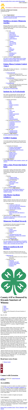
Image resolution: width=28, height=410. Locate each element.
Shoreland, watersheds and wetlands (17, 235)
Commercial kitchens (14, 178)
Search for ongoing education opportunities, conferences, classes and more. (18, 75)
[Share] (14, 372)
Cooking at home (13, 177)
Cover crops (12, 111)
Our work (8, 31)
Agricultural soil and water (15, 234)
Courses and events (10, 72)
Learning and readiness (14, 263)
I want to (8, 40)
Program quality (12, 264)
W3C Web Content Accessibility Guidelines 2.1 (15, 387)
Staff (10, 47)
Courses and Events (8, 56)
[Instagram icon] (3, 380)
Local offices (12, 33)
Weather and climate (11, 237)
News (4, 310)
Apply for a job (12, 43)
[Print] (14, 365)
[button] (15, 17)
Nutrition (8, 185)
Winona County (7, 362)
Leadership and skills (14, 262)
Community (6, 133)
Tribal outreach (12, 34)
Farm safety (12, 125)
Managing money (13, 153)
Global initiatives (13, 38)
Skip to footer (22, 1)
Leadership (11, 49)
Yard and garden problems (15, 208)
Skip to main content (14, 1)
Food (4, 159)
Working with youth (10, 259)
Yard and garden (10, 203)
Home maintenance (10, 210)
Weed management (13, 119)
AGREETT (12, 37)
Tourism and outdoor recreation (16, 149)
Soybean (11, 116)
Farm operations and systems (12, 120)
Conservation (9, 233)
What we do (12, 32)
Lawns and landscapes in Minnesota (17, 206)
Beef (10, 101)
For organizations (10, 77)
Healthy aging (12, 152)
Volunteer (11, 41)
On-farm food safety (13, 126)
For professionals (10, 83)
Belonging (11, 260)
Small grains (12, 115)
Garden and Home (7, 187)
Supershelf (11, 183)
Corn (10, 110)
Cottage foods (12, 181)
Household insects (13, 211)
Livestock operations (14, 104)
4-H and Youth (6, 239)
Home (4, 306)
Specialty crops (9, 129)
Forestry (11, 229)
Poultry (10, 106)
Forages (11, 112)
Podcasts (11, 55)
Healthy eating (12, 186)
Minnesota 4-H (9, 255)
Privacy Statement (20, 407)
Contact (8, 46)
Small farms (12, 128)
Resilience (11, 265)
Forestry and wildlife (11, 227)
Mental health (12, 155)
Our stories (8, 51)
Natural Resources (7, 215)
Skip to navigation (5, 1)
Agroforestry (12, 124)
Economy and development (15, 147)
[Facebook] (14, 367)
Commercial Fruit (13, 130)
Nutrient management (14, 113)
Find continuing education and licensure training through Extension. (18, 85)
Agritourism (12, 123)
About (5, 15)
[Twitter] (14, 369)
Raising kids (12, 156)
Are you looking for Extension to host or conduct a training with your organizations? (17, 80)
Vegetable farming (13, 132)
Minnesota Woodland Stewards (14, 221)
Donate (10, 45)
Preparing (8, 176)
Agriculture (6, 87)
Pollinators (11, 231)
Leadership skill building (14, 148)
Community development (12, 146)
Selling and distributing (11, 180)
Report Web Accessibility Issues (8, 407)
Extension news (12, 53)
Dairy (10, 102)
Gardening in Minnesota (14, 204)
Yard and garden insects (14, 207)
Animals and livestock (11, 99)
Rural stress (11, 157)
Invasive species (13, 230)
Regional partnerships (14, 36)
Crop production (10, 108)
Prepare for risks (13, 238)
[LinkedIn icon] (4, 380)
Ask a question (12, 42)
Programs (11, 50)
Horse (10, 103)
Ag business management (15, 121)
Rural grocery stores (13, 182)
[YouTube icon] (2, 380)
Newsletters (12, 54)
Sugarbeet (11, 117)
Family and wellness (11, 151)
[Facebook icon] (1, 380)
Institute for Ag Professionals (14, 91)
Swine (10, 107)
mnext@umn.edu (16, 378)
